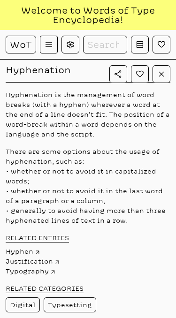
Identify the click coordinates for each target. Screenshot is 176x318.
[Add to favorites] (140, 74)
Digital (23, 305)
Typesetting (70, 305)
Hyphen (19, 251)
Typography (27, 271)
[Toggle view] (140, 44)
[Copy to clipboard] (118, 74)
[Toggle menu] (49, 44)
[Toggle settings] (70, 44)
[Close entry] (161, 74)
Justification (29, 261)
